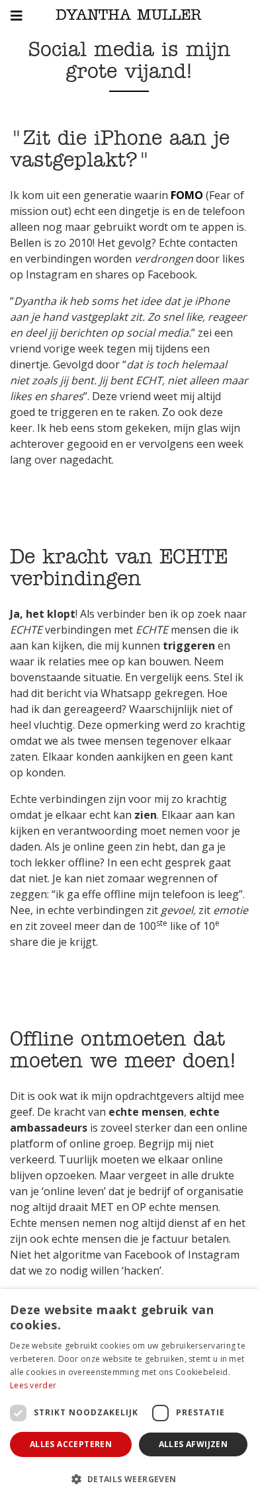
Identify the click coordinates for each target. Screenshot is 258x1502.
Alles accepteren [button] (71, 1444)
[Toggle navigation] (14, 15)
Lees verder (33, 1385)
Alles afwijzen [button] (193, 1444)
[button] (129, 1479)
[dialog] (129, 1395)
